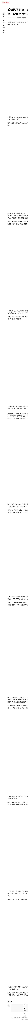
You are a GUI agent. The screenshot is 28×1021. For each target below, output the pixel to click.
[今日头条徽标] (5, 2)
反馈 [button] (25, 1010)
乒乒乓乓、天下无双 (21, 18)
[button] (12, 2)
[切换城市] (22, 2)
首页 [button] (25, 1005)
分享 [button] (4, 32)
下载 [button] (24, 1014)
